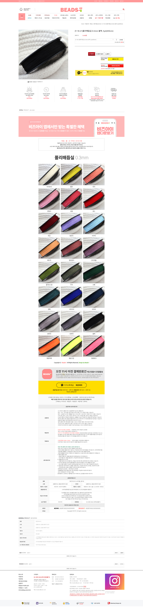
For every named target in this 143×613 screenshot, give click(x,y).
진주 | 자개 (116, 15)
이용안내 (21, 576)
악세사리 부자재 (55, 18)
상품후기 (21, 583)
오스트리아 (73, 15)
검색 (123, 9)
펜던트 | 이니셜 (38, 18)
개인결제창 (107, 18)
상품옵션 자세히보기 (36, 82)
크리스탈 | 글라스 (64, 15)
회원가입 (100, 1)
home (82, 24)
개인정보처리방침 (23, 581)
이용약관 (21, 579)
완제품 (90, 18)
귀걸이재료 (46, 18)
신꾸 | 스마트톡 (99, 15)
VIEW (85, 586)
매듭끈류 (64, 18)
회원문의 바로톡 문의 (24, 585)
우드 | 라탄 (107, 15)
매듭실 (91, 24)
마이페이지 (106, 1)
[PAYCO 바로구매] (115, 65)
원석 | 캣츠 (90, 15)
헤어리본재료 (73, 18)
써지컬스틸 (46, 15)
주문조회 (111, 1)
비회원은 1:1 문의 (23, 588)
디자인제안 (38, 15)
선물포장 (82, 18)
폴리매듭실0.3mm (97, 24)
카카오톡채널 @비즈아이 (25, 590)
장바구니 (117, 1)
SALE (116, 18)
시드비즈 (82, 15)
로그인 (95, 1)
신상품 (29, 15)
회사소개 (21, 574)
